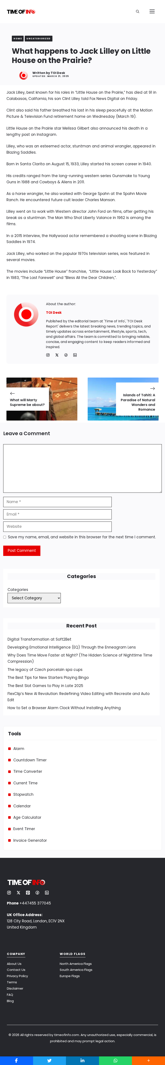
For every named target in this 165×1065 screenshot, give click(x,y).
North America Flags (76, 963)
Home (18, 38)
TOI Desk (58, 73)
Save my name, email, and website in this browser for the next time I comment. (82, 537)
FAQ (10, 994)
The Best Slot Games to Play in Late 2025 (45, 685)
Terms (12, 982)
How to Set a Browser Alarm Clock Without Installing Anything (64, 707)
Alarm (18, 748)
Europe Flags (70, 976)
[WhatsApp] (115, 1060)
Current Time (25, 783)
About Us (14, 963)
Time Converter (27, 771)
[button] (137, 11)
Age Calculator (27, 817)
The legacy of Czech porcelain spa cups (45, 669)
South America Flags (76, 969)
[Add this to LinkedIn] (82, 1060)
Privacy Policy (17, 976)
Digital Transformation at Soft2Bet (39, 639)
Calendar (22, 806)
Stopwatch (23, 794)
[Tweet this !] (49, 1060)
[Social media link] (48, 355)
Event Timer (24, 828)
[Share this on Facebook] (16, 1060)
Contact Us (16, 969)
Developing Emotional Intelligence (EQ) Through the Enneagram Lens (72, 647)
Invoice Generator (30, 840)
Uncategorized (38, 38)
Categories (18, 589)
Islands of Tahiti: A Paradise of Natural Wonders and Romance (138, 402)
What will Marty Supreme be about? (27, 402)
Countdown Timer (30, 760)
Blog (10, 1001)
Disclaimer (15, 988)
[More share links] (148, 1060)
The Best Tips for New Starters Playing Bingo (48, 677)
